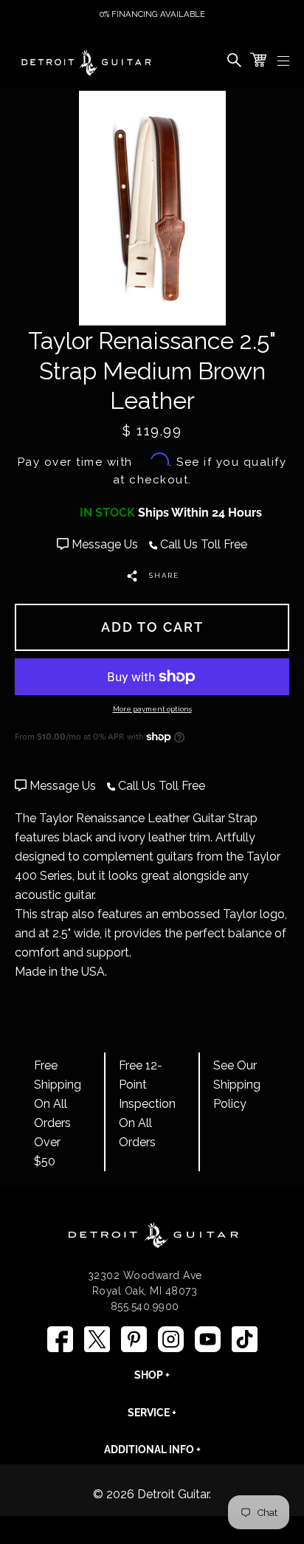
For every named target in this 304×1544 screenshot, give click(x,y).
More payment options (152, 709)
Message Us (105, 544)
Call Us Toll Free (202, 544)
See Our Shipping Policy (236, 1084)
